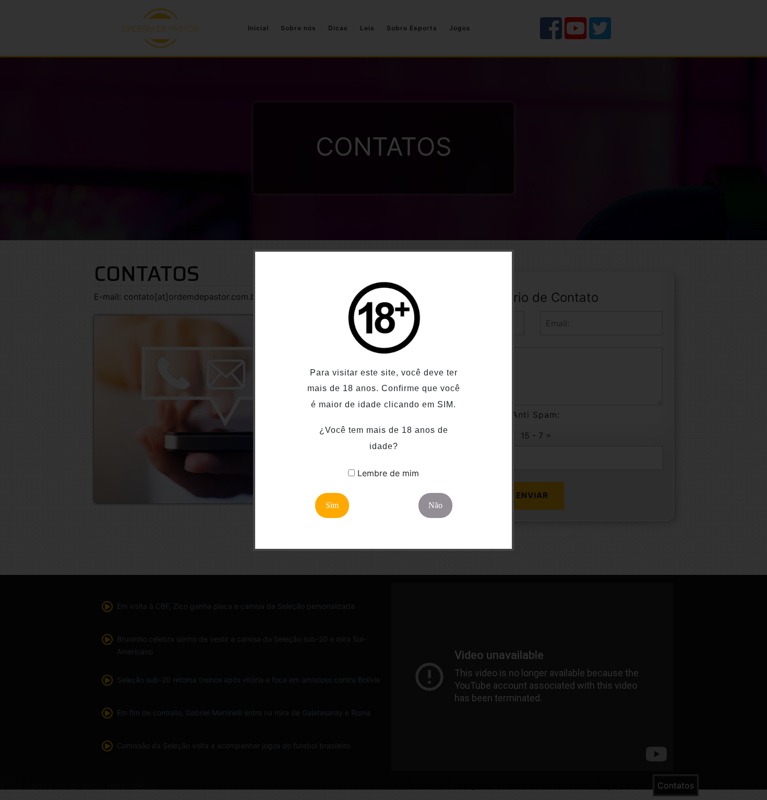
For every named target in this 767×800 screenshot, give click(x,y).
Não (435, 505)
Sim (332, 505)
